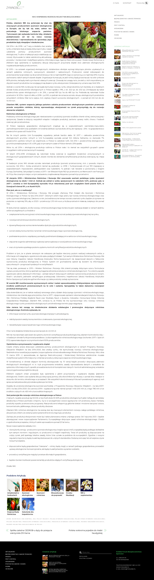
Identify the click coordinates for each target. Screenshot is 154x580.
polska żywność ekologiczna (62, 519)
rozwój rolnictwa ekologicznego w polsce (24, 524)
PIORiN (116, 35)
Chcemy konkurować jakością (131, 89)
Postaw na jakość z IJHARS (124, 32)
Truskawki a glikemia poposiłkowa (128, 106)
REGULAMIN (83, 556)
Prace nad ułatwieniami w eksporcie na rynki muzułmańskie (130, 84)
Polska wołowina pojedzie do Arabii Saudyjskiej (85, 531)
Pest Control (119, 25)
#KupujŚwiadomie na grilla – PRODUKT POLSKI (131, 50)
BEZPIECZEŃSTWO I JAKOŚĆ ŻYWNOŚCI (127, 18)
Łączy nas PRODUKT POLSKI (131, 100)
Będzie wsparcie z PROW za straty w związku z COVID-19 (131, 67)
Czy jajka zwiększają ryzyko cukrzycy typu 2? (130, 95)
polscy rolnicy (43, 519)
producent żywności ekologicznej (37, 521)
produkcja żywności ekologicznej (66, 521)
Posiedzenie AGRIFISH (128, 77)
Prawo (117, 22)
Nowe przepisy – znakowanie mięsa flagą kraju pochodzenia (131, 139)
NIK (34, 519)
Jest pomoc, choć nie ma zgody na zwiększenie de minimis (131, 134)
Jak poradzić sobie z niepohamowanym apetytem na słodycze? (132, 145)
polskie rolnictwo (14, 521)
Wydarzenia (118, 28)
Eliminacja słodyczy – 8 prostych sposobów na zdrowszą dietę (132, 156)
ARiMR (8, 519)
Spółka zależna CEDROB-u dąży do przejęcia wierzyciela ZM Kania (31, 531)
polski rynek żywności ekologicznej (90, 519)
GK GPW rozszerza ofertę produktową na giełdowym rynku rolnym (130, 73)
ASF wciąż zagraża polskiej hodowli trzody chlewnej (130, 117)
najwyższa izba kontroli (22, 519)
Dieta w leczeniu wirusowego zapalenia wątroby (131, 56)
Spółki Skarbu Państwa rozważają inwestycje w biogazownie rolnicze (129, 62)
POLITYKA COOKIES (85, 558)
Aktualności (11, 19)
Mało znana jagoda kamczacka (131, 127)
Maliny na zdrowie (127, 122)
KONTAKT (127, 3)
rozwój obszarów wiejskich (92, 521)
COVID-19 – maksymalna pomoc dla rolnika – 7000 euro (132, 150)
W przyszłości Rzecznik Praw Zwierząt (131, 111)
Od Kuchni (118, 38)
